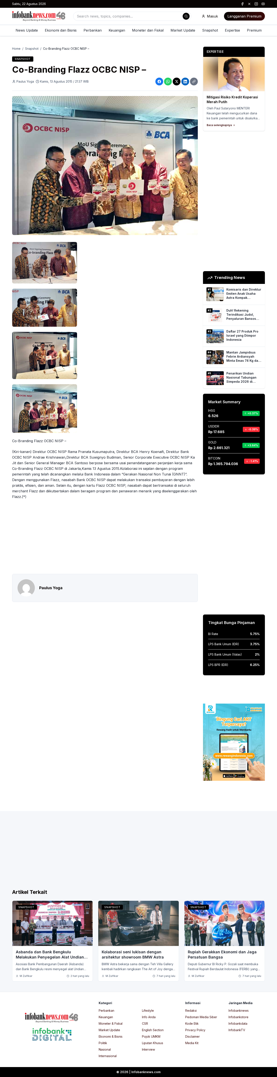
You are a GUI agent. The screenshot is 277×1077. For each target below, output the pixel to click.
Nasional (105, 1049)
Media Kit (191, 1043)
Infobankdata (238, 1023)
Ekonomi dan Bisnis (61, 30)
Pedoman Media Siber (201, 1017)
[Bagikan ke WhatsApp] (168, 81)
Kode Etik (192, 1023)
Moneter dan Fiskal (148, 30)
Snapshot (210, 30)
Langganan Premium (244, 16)
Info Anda (149, 1017)
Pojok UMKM (151, 1036)
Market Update (183, 30)
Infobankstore (238, 1017)
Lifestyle (148, 1010)
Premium (254, 30)
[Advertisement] (105, 536)
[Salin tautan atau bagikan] (194, 81)
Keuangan (117, 30)
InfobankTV (237, 1030)
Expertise (232, 30)
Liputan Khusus (152, 1043)
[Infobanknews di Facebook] (242, 4)
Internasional (108, 1056)
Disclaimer (192, 1036)
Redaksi (191, 1010)
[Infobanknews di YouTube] (263, 4)
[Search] (186, 16)
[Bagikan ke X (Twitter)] (176, 81)
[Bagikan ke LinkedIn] (185, 81)
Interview (148, 1049)
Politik (103, 1043)
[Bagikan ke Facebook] (159, 81)
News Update (27, 30)
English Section (153, 1030)
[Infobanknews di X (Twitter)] (249, 4)
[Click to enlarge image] (105, 165)
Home (16, 48)
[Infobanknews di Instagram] (256, 4)
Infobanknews (239, 1010)
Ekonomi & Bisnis (110, 1036)
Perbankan (93, 30)
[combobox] (132, 16)
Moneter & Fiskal (110, 1023)
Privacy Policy (195, 1030)
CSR (145, 1023)
